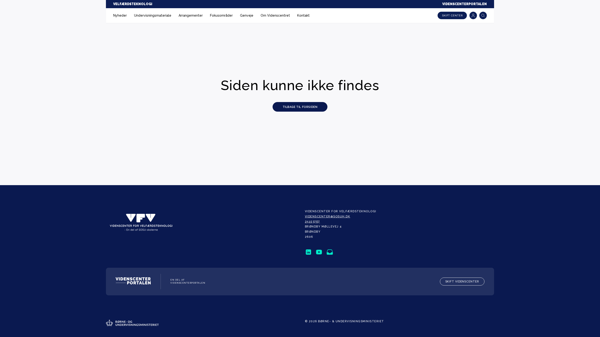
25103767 (312, 221)
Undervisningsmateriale (152, 15)
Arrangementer (191, 15)
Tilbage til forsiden (300, 107)
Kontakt (303, 15)
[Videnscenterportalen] (133, 281)
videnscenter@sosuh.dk (327, 216)
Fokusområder (221, 15)
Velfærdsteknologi (132, 4)
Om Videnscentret (275, 15)
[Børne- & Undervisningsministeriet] (132, 323)
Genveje (246, 15)
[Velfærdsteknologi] (141, 222)
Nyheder (120, 15)
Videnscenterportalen (464, 4)
